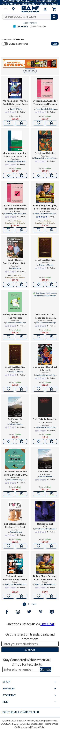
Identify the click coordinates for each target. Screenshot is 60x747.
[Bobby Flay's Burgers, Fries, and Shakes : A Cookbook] (45, 193)
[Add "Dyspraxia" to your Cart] (51, 123)
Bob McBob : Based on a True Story (45, 421)
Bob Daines (51, 109)
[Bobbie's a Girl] (45, 511)
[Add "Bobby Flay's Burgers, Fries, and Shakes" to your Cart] (51, 229)
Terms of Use (51, 723)
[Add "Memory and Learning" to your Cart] (21, 175)
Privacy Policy (38, 727)
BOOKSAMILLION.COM (14, 723)
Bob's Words (15, 419)
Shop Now (30, 70)
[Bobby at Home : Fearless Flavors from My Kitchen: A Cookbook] (15, 563)
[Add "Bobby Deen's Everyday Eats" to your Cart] (21, 284)
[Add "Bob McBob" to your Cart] (51, 441)
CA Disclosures (22, 727)
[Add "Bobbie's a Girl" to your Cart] (51, 546)
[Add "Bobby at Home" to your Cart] (21, 596)
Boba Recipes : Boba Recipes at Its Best (15, 525)
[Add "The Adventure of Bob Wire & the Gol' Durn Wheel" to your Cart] (21, 493)
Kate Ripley (8, 214)
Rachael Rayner (16, 532)
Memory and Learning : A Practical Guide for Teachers (15, 155)
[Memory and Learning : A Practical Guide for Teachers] (15, 140)
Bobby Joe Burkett (16, 424)
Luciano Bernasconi (44, 375)
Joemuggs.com (35, 723)
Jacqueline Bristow (14, 161)
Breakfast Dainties (45, 153)
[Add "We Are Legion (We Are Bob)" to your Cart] (21, 123)
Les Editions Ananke (44, 323)
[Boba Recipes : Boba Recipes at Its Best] (14, 511)
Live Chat (47, 624)
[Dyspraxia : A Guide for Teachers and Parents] (45, 88)
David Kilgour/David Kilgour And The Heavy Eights (46, 530)
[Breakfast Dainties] (44, 140)
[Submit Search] (54, 17)
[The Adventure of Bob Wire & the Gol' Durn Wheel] (15, 459)
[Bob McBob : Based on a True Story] (44, 407)
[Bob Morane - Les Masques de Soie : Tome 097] (45, 302)
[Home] (30, 9)
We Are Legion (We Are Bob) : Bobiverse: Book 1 (15, 102)
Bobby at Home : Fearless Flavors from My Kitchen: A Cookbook (15, 578)
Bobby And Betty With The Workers (15, 316)
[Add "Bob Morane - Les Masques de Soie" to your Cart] (51, 336)
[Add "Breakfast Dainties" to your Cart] (51, 175)
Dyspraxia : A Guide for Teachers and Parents (45, 102)
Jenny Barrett (41, 109)
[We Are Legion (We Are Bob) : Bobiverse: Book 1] (15, 88)
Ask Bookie (22, 26)
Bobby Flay (39, 214)
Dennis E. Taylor (16, 109)
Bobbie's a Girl (45, 523)
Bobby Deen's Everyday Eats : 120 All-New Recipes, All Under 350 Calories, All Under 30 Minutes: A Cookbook (15, 261)
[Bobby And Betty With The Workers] (14, 302)
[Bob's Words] (14, 407)
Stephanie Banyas (50, 214)
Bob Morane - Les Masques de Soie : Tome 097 (45, 316)
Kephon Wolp (41, 427)
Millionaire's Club (38, 26)
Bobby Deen (16, 268)
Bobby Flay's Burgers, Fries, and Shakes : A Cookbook (45, 207)
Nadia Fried (51, 427)
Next (34, 604)
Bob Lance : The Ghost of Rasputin (45, 368)
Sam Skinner (12, 480)
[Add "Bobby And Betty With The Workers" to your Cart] (21, 336)
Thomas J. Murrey (46, 265)
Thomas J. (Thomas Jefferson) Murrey (46, 159)
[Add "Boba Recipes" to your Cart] (21, 546)
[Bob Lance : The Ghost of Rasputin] (45, 354)
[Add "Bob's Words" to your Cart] (21, 441)
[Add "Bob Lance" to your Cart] (51, 389)
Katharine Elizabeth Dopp (16, 323)
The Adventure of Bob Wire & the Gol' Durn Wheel (15, 473)
